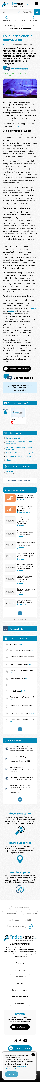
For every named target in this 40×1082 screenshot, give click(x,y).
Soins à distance (20, 20)
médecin (32, 308)
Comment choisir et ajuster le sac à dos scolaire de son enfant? (22, 778)
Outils (20, 983)
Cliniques (15, 920)
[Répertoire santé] (30, 926)
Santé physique (17, 691)
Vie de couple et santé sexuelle (21, 706)
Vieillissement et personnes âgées (22, 720)
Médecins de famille (21, 907)
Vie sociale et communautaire (22, 713)
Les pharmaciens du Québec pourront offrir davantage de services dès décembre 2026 (20, 759)
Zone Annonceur (20, 996)
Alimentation (16, 644)
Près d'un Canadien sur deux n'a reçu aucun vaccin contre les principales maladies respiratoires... (21, 789)
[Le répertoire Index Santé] (18, 412)
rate (17, 126)
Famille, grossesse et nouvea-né (21, 672)
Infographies (33, 20)
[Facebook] (20, 1041)
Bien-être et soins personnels (22, 650)
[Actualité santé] (20, 799)
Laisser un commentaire (19, 369)
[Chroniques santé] (20, 729)
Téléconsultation (17, 629)
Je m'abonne (22, 1027)
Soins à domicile (31, 913)
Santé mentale (16, 685)
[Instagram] (15, 1041)
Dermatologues (18, 926)
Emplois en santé (20, 990)
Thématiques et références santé (22, 698)
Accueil (18, 26)
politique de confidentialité (16, 1067)
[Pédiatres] (20, 613)
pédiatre (12, 311)
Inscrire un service (22, 1048)
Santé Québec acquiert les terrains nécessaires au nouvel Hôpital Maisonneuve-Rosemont (21, 748)
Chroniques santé (28, 26)
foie (24, 135)
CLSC (29, 920)
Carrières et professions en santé (22, 657)
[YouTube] (25, 1041)
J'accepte (12, 1074)
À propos (20, 963)
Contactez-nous (20, 1003)
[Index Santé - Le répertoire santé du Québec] (15, 4)
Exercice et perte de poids (20, 664)
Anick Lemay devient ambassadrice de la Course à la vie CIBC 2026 (22, 769)
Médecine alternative (19, 679)
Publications (20, 976)
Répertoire (6, 20)
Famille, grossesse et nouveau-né (18, 44)
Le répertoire (20, 970)
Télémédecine (10, 913)
